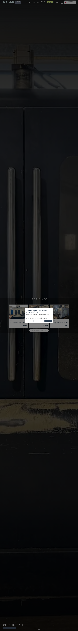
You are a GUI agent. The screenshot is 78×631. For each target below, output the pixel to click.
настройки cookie (38, 321)
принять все (48, 321)
